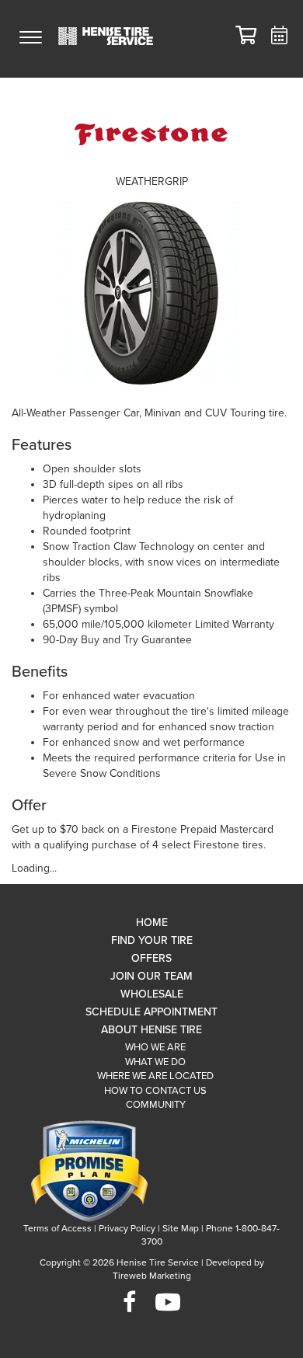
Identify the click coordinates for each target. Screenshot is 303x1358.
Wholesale (151, 994)
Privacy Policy (127, 1228)
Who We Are (155, 1047)
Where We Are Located (155, 1076)
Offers (151, 958)
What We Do (155, 1062)
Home (152, 922)
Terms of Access (57, 1228)
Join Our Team (151, 976)
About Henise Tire (151, 1029)
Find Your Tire (152, 940)
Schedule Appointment (151, 1011)
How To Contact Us (155, 1091)
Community (156, 1105)
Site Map (180, 1228)
